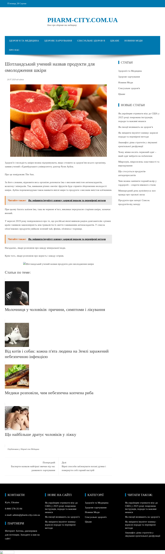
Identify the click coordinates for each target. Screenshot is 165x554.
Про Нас (14, 50)
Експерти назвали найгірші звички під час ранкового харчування (33, 466)
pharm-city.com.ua (82, 20)
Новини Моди (133, 40)
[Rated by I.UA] (7, 552)
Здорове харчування (58, 40)
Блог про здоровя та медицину (62, 25)
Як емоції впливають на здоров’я (135, 127)
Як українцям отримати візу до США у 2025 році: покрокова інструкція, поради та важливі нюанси (139, 117)
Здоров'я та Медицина (29, 449)
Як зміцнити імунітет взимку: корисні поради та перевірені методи (60, 524)
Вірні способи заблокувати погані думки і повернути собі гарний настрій (84, 466)
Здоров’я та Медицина (24, 40)
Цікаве (114, 40)
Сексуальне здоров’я (91, 40)
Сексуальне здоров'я (129, 88)
